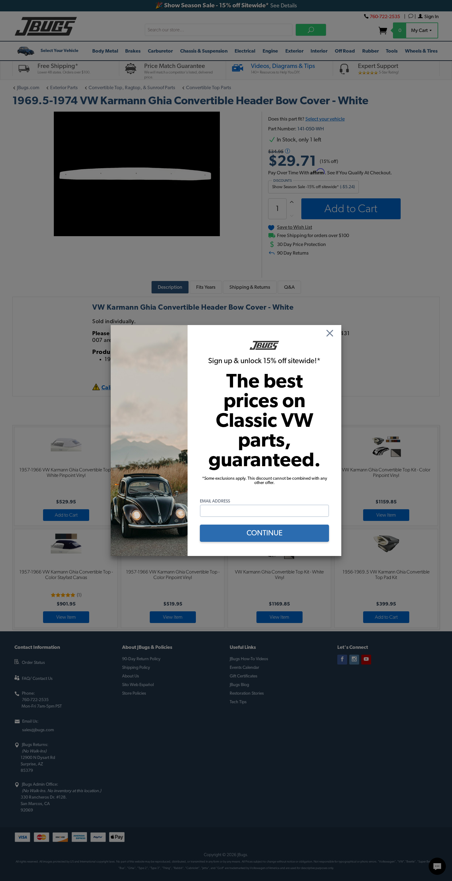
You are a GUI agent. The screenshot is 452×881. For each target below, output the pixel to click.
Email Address (215, 501)
